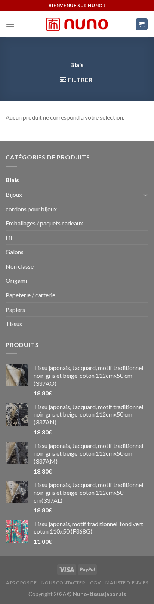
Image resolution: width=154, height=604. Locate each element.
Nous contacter (63, 582)
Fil (9, 237)
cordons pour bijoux (31, 208)
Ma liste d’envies (126, 582)
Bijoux (14, 194)
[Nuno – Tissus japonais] (77, 24)
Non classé (20, 266)
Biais (12, 179)
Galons (15, 251)
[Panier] (142, 24)
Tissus (14, 323)
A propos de (21, 582)
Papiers (15, 309)
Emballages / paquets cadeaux (44, 223)
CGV (95, 582)
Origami (16, 280)
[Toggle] (145, 194)
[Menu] (10, 24)
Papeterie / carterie (30, 294)
